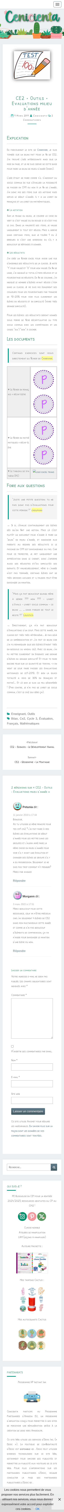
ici (31, 1482)
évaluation (46, 718)
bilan (14, 718)
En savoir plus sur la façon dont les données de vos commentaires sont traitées (32, 1130)
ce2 (22, 718)
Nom (14, 1060)
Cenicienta (40, 115)
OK (38, 1508)
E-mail (15, 1077)
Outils (31, 713)
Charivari (42, 150)
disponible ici (27, 1449)
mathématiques (29, 723)
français (12, 723)
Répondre (19, 880)
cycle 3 (32, 718)
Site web (15, 1094)
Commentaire (19, 995)
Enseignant (18, 713)
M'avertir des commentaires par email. (31, 1051)
